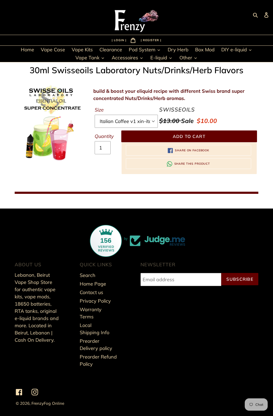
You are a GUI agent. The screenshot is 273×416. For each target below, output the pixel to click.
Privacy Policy (95, 301)
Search (87, 275)
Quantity (104, 136)
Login (119, 40)
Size (99, 110)
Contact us (91, 292)
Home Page (93, 284)
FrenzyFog (41, 403)
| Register (150, 40)
